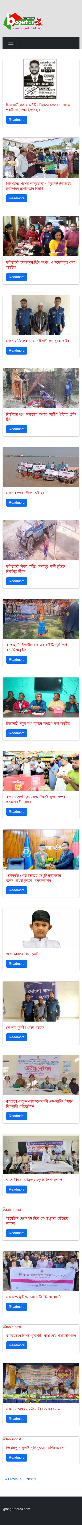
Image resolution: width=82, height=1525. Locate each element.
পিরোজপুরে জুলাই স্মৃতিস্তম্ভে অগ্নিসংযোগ (35, 1447)
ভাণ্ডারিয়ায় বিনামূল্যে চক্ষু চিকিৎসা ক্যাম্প (34, 1179)
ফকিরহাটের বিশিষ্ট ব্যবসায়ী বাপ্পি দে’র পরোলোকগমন (41, 1335)
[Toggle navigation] (11, 43)
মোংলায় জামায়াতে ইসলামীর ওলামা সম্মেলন (34, 1409)
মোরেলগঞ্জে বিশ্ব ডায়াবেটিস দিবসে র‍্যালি (33, 1297)
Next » (31, 1479)
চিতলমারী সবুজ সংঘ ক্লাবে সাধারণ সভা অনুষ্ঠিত (38, 723)
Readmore (17, 119)
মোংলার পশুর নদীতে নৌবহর (25, 492)
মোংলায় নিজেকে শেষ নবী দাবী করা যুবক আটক (37, 340)
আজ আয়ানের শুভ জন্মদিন (23, 954)
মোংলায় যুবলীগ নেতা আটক (25, 1027)
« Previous (13, 1479)
